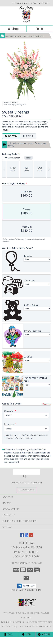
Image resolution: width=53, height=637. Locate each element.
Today (28, 158)
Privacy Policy (8, 626)
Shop (15, 28)
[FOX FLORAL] (26, 22)
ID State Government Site (39, 622)
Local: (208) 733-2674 (26, 556)
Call (9, 634)
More (5, 130)
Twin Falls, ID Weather (12, 622)
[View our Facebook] (22, 536)
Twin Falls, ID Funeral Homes (18, 613)
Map (27, 634)
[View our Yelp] (31, 536)
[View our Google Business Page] (26, 536)
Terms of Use (45, 626)
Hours (45, 634)
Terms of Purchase (27, 626)
